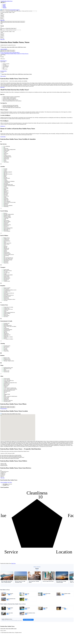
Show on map (3, 76)
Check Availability (3, 49)
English (4, 4)
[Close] (1, 23)
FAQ (21, 53)
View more (2, 477)
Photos (15, 53)
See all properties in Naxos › (15, 9)
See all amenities (3, 70)
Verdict (5, 53)
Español (4, 6)
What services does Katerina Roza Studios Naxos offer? (11, 456)
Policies (23, 53)
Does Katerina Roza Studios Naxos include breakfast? (11, 455)
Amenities (12, 53)
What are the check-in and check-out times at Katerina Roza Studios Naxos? (15, 451)
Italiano (4, 5)
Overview (2, 53)
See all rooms (3, 136)
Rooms (8, 53)
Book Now (2, 20)
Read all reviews (3, 60)
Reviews (26, 53)
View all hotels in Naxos (28, 619)
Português (4, 7)
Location (18, 53)
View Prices (9, 482)
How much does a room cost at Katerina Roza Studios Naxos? (12, 457)
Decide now (2, 126)
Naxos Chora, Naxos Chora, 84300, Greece (8, 628)
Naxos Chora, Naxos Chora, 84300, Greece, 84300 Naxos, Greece (14, 47)
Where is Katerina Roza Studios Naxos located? (10, 458)
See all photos (4, 408)
